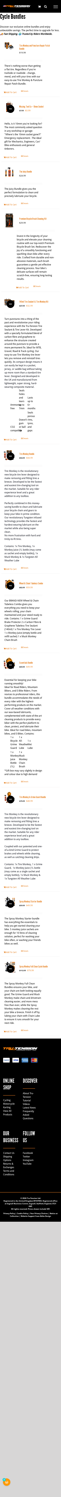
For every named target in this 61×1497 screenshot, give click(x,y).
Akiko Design (45, 1216)
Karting (7, 1107)
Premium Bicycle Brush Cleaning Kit (33, 218)
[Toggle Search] (45, 6)
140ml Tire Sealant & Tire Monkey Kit (33, 301)
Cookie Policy (22, 1213)
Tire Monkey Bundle (26, 454)
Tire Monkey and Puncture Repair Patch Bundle (34, 47)
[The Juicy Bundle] (9, 172)
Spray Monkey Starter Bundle (30, 901)
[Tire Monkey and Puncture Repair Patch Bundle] (9, 46)
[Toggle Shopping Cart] (39, 6)
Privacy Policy (9, 1213)
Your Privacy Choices (39, 1213)
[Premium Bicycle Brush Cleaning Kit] (9, 220)
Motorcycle (9, 1103)
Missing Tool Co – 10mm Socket (31, 106)
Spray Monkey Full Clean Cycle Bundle (33, 966)
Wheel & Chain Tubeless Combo (31, 583)
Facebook (28, 1153)
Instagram (28, 1160)
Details (25, 91)
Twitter (26, 1156)
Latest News (29, 1107)
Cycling (7, 1100)
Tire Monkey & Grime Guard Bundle (32, 797)
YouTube (27, 1163)
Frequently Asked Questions (28, 1115)
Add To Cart (11, 92)
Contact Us (8, 1153)
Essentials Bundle (26, 662)
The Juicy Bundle (25, 171)
